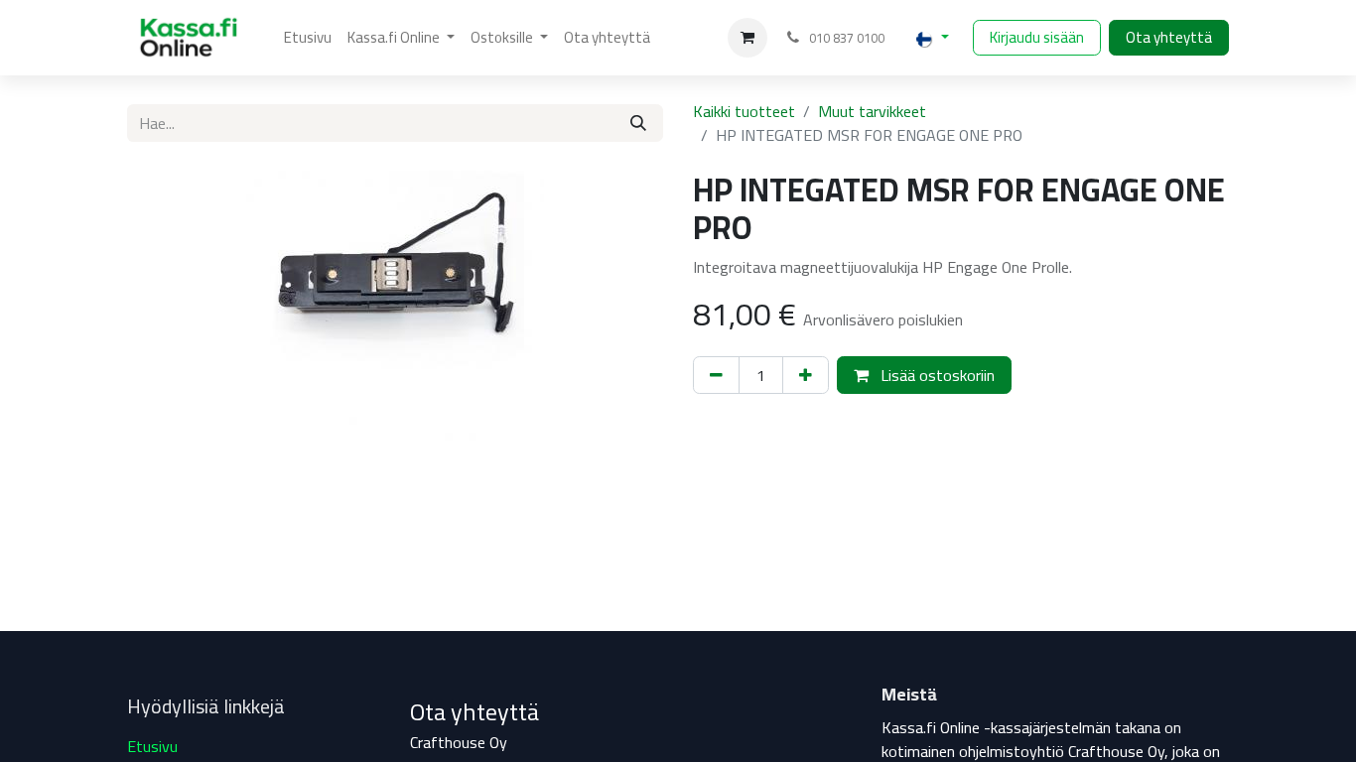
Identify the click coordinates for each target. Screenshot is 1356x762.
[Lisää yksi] (805, 375)
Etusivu (152, 746)
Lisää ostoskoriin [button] (936, 375)
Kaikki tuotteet (744, 111)
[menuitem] (307, 38)
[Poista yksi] (716, 375)
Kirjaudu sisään (1037, 37)
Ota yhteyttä (1169, 37)
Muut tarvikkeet (872, 111)
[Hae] (638, 123)
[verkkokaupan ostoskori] (747, 38)
